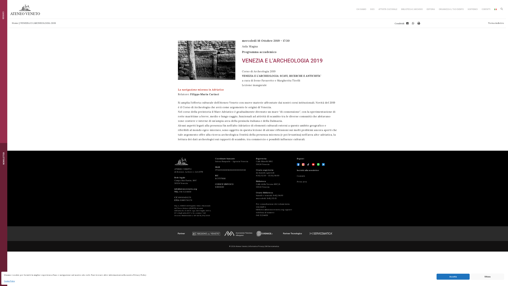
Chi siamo (361, 9)
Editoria (431, 9)
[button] (501, 9)
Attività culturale (387, 9)
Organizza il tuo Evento (451, 9)
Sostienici (473, 9)
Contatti (486, 9)
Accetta (453, 277)
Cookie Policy (9, 281)
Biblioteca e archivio (412, 9)
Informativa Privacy (256, 246)
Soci (372, 9)
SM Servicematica (272, 246)
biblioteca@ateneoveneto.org (270, 209)
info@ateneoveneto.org (185, 189)
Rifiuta (488, 277)
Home (15, 23)
